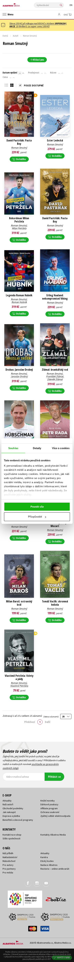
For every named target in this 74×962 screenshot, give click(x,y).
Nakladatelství (10, 857)
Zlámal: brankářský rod (55, 369)
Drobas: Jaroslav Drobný (19, 369)
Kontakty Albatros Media (53, 834)
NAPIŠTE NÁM (63, 957)
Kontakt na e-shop (12, 834)
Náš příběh (8, 853)
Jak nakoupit (9, 812)
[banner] (18, 4)
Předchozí (29, 722)
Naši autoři (8, 804)
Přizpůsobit (35, 516)
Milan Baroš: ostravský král (19, 603)
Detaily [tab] (37, 448)
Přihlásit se (54, 777)
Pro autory (8, 865)
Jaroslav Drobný (19, 376)
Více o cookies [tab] (61, 448)
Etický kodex (47, 861)
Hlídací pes (38, 59)
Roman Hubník (19, 302)
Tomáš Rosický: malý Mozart (55, 524)
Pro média (8, 872)
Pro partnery (9, 868)
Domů (5, 35)
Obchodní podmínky (13, 808)
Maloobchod (9, 861)
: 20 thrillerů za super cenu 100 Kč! (29, 26)
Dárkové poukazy (49, 804)
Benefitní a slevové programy (18, 819)
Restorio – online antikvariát (54, 868)
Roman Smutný (19, 147)
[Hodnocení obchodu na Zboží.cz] (56, 898)
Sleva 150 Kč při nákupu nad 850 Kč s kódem (37, 23)
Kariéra (44, 857)
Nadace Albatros (48, 865)
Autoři (15, 35)
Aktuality (7, 800)
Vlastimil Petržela (19, 685)
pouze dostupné (34, 85)
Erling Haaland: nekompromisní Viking (55, 297)
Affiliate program (49, 808)
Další (47, 722)
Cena (5, 77)
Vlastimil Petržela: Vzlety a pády (19, 677)
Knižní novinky (47, 800)
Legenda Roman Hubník (19, 295)
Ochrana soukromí (49, 812)
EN (71, 5)
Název (53, 72)
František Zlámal (54, 376)
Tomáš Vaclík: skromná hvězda (55, 603)
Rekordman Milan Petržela (19, 220)
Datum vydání (10, 72)
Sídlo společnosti (11, 838)
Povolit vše (37, 506)
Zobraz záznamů (51, 716)
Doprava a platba (11, 815)
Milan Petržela (19, 228)
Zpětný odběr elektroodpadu (55, 815)
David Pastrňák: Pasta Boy (19, 142)
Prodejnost (33, 72)
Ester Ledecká (55, 140)
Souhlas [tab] (13, 448)
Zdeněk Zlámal (55, 379)
